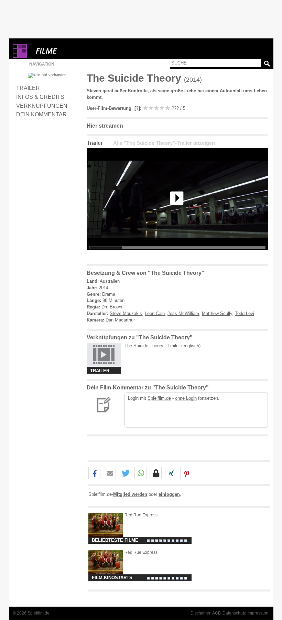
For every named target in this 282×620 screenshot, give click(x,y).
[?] (136, 108)
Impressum (258, 613)
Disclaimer (200, 613)
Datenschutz (234, 613)
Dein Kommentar (41, 114)
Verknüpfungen (41, 106)
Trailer (28, 88)
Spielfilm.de (159, 398)
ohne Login (186, 398)
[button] (94, 473)
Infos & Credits (40, 97)
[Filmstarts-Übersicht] (71, 51)
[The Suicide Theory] (177, 255)
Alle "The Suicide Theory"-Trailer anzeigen (164, 143)
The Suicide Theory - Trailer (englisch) (162, 345)
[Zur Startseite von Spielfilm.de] (20, 56)
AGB (216, 613)
